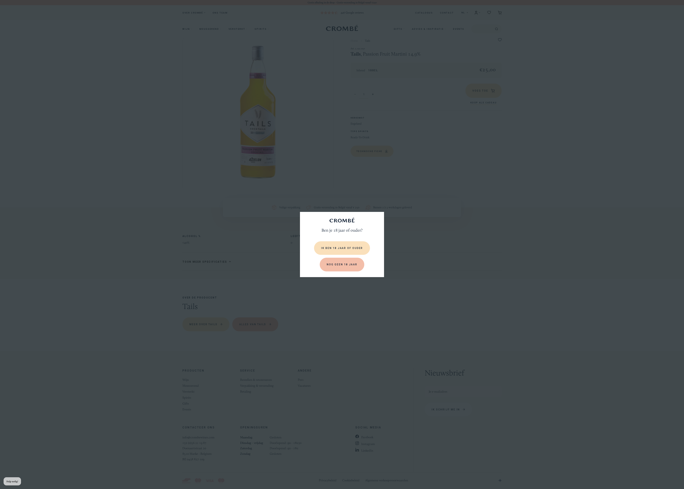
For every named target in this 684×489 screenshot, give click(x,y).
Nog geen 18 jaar (342, 264)
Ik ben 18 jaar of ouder (342, 248)
